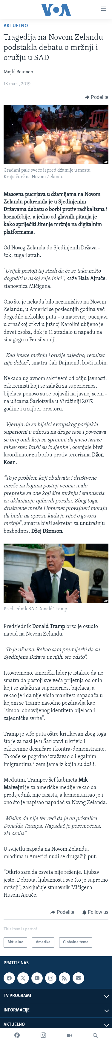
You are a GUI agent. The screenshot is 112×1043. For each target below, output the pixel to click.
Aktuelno (16, 26)
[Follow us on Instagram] (50, 978)
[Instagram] (43, 1035)
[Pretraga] (95, 1035)
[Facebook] (17, 1035)
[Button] (97, 97)
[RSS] (64, 978)
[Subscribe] (78, 978)
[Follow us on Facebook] (9, 978)
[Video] (70, 1035)
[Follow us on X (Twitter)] (23, 978)
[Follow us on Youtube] (37, 978)
